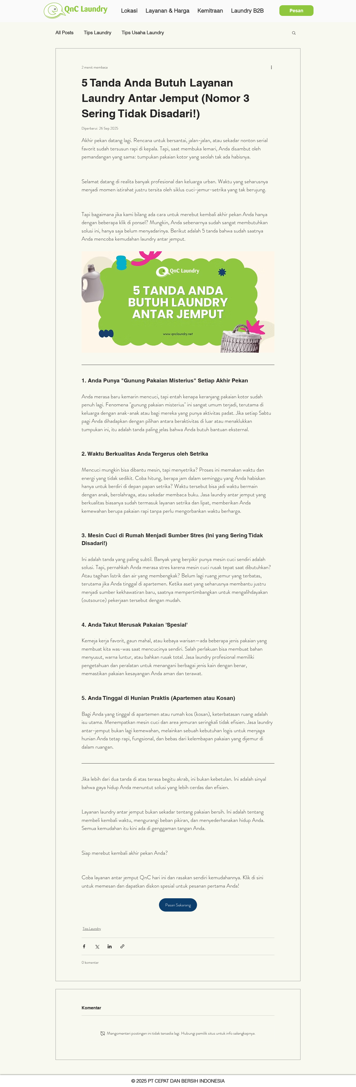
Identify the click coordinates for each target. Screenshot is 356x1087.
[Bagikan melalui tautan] (122, 946)
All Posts (64, 32)
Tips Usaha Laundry (143, 32)
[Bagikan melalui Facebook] (84, 946)
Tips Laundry (97, 32)
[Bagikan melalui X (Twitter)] (96, 946)
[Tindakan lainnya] (271, 67)
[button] (293, 32)
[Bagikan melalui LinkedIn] (109, 946)
